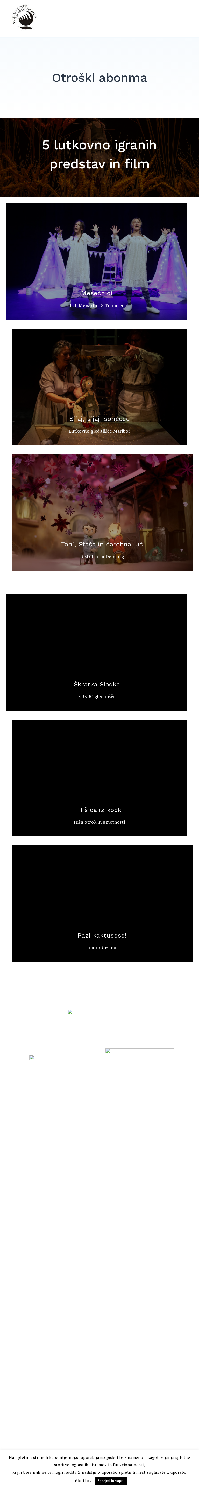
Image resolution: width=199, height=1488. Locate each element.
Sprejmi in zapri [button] (111, 1480)
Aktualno (71, 28)
